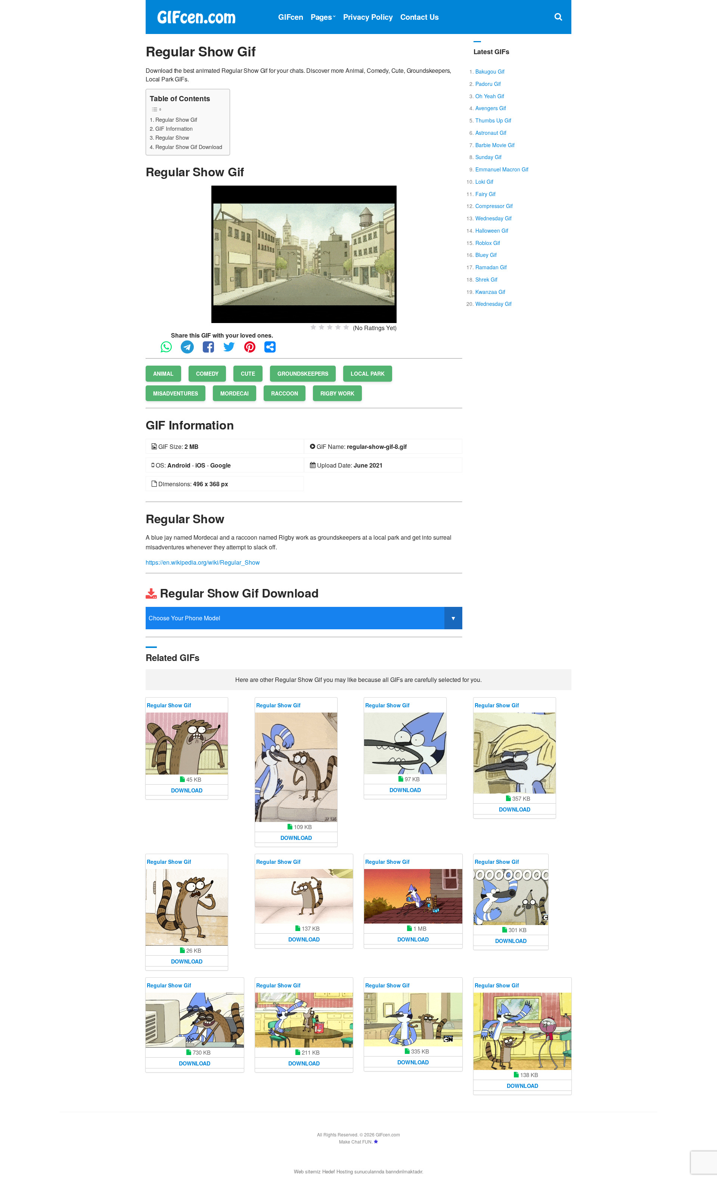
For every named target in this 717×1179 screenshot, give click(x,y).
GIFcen (290, 16)
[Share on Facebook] (212, 350)
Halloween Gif (491, 230)
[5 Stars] (346, 327)
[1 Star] (313, 327)
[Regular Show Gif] (304, 253)
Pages (321, 16)
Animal (163, 373)
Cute (248, 373)
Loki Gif (484, 181)
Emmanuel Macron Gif (501, 169)
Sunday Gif (488, 157)
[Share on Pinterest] (253, 350)
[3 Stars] (329, 327)
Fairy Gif (485, 194)
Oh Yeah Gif (489, 96)
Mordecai (234, 393)
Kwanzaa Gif (490, 291)
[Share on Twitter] (233, 350)
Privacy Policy (368, 16)
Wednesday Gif (493, 218)
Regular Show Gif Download (188, 147)
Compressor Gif (494, 206)
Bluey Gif (486, 254)
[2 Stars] (321, 327)
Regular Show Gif (176, 119)
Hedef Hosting (337, 1171)
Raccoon (284, 393)
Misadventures (175, 393)
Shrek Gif (486, 279)
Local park (368, 373)
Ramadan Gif (491, 267)
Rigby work (337, 393)
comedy (207, 373)
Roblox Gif (487, 242)
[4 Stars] (338, 327)
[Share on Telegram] (191, 350)
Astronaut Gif (490, 132)
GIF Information (174, 128)
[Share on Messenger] (273, 350)
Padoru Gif (488, 83)
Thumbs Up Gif (493, 120)
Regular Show (172, 137)
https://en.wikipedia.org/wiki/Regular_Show (203, 562)
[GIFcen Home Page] (196, 16)
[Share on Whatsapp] (170, 350)
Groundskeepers (302, 373)
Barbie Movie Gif (495, 145)
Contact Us (419, 16)
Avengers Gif (490, 108)
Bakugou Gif (490, 71)
